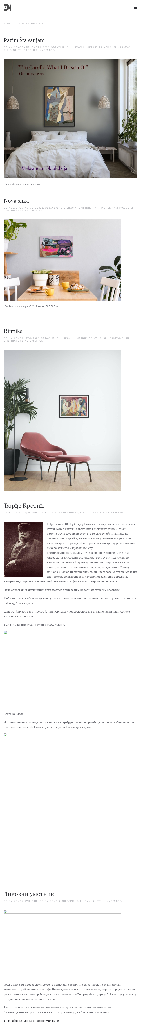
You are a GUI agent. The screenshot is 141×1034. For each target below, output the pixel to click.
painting (105, 47)
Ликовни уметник (29, 894)
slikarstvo (122, 47)
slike (7, 50)
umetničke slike (25, 50)
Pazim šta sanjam (24, 40)
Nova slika (16, 200)
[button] (135, 7)
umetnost (46, 50)
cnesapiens (69, 512)
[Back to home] (7, 7)
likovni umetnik (85, 47)
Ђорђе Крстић (24, 505)
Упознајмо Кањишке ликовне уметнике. (31, 1021)
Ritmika (13, 331)
